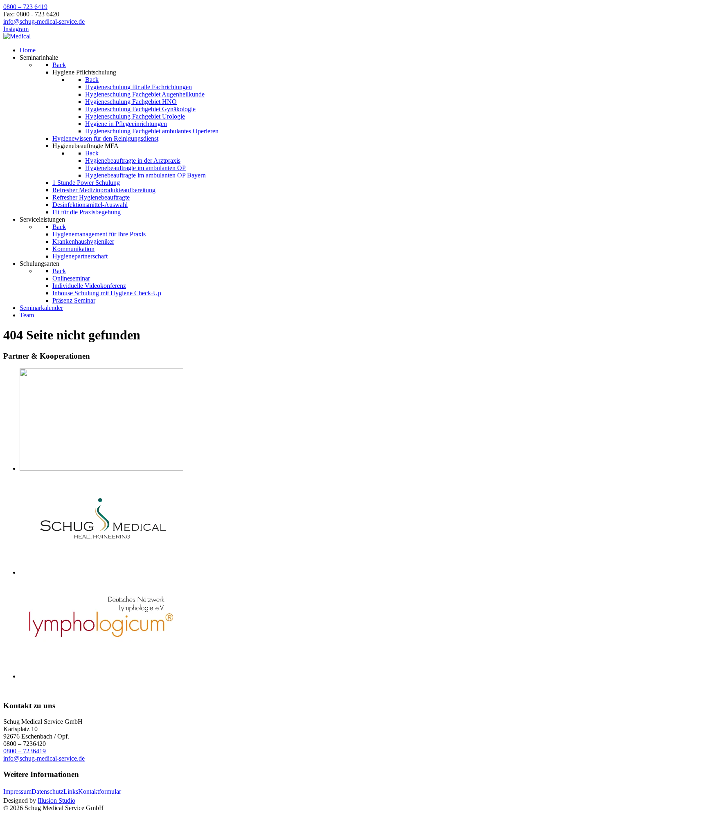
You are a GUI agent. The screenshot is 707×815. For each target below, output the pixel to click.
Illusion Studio (56, 800)
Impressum (17, 791)
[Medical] (17, 36)
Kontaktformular (99, 791)
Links (70, 791)
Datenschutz (47, 791)
